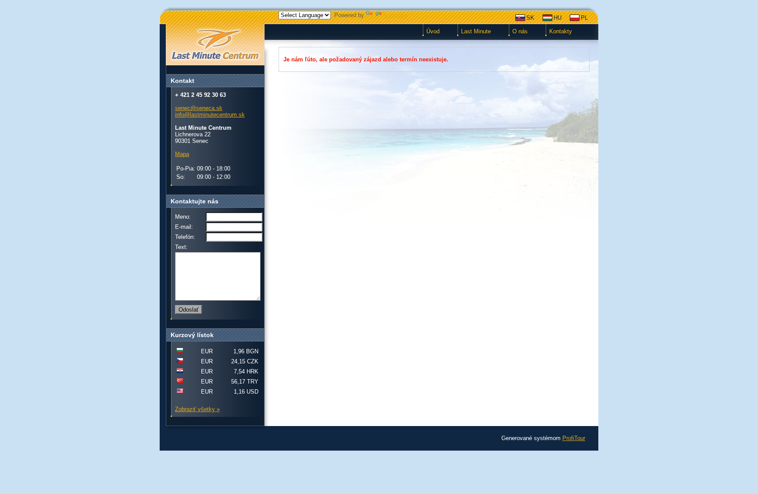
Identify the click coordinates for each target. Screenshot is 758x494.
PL (584, 17)
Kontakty (560, 31)
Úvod (433, 31)
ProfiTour (573, 438)
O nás (520, 31)
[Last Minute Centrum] (215, 45)
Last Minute (476, 31)
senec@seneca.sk (198, 108)
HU (557, 17)
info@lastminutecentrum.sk (210, 114)
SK (530, 17)
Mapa (182, 154)
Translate (395, 15)
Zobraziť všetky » (197, 409)
